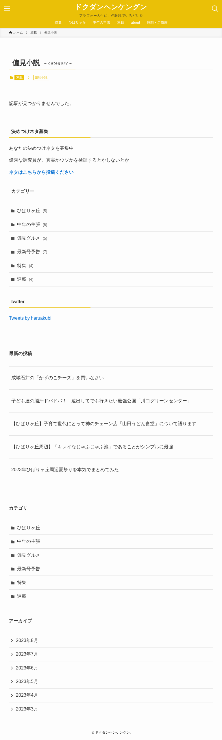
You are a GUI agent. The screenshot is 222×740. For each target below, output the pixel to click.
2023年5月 (27, 681)
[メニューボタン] (7, 9)
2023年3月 (27, 708)
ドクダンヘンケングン (111, 6)
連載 (19, 77)
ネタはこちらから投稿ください (41, 172)
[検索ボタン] (215, 9)
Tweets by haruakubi (30, 318)
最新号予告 (32, 251)
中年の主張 (32, 224)
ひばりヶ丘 (32, 210)
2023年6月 (27, 667)
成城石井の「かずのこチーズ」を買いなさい (57, 377)
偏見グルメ (32, 238)
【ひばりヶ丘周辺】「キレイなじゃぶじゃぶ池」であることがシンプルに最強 (92, 446)
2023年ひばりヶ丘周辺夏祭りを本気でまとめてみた (65, 469)
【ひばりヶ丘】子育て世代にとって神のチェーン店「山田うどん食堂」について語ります (103, 423)
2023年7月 (27, 654)
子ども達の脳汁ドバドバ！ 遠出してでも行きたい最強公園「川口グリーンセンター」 (101, 400)
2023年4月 (27, 695)
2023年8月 (27, 640)
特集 (25, 265)
